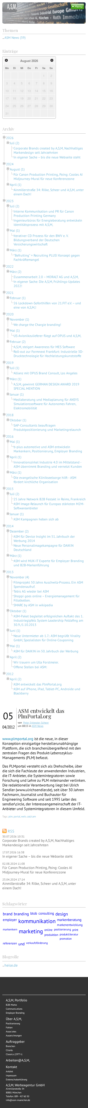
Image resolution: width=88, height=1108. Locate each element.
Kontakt (11, 1067)
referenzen (10, 943)
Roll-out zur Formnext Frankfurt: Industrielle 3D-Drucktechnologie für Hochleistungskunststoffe (48, 353)
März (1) (15, 250)
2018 (10, 415)
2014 (10, 526)
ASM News (37, 726)
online (48, 930)
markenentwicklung (70, 925)
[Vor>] (51, 60)
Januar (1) (17, 394)
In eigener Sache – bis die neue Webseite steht (47, 157)
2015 (10, 489)
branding (21, 913)
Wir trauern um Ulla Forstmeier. (36, 662)
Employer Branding (15, 1012)
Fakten (9, 1027)
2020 (10, 314)
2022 (10, 266)
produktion (51, 935)
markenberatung (69, 919)
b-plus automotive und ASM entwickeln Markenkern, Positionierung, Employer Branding (48, 449)
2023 (10, 201)
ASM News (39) (15, 37)
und (21, 944)
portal (17, 816)
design (61, 914)
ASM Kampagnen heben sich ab (36, 519)
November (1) (19, 319)
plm (10, 816)
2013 (10, 572)
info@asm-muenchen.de (18, 1100)
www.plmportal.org (17, 738)
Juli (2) (14, 143)
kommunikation (37, 921)
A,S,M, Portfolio (16, 1000)
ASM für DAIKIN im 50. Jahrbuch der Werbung (46, 651)
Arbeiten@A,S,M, (18, 1060)
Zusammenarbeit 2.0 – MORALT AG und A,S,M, (46, 277)
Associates (11, 1031)
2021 (10, 293)
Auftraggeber (15, 1041)
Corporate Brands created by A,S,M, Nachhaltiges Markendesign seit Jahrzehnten (48, 150)
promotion (66, 938)
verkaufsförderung (37, 943)
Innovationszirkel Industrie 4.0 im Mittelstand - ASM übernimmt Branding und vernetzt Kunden (48, 464)
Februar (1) (18, 298)
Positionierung (13, 1023)
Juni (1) (15, 630)
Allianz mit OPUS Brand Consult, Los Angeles (45, 373)
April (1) (15, 185)
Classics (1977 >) (14, 1054)
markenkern (10, 929)
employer (10, 919)
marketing (31, 931)
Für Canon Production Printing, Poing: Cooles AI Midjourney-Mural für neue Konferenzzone (48, 176)
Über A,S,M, (14, 1019)
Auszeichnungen (14, 1035)
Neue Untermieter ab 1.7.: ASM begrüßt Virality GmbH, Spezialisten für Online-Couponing (47, 638)
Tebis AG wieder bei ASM (31, 591)
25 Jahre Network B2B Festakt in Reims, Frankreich (50, 499)
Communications (14, 1008)
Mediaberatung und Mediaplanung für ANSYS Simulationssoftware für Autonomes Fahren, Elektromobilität (46, 403)
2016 (10, 436)
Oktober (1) (18, 420)
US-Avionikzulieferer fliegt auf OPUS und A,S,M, (47, 336)
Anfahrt (9, 1071)
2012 (10, 674)
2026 (10, 138)
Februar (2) (18, 342)
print (75, 930)
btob (33, 913)
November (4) (19, 577)
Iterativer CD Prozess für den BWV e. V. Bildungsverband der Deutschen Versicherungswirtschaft (41, 240)
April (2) (15, 657)
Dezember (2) (19, 531)
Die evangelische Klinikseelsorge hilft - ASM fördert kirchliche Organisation (45, 479)
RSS (11, 831)
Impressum (11, 1075)
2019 (10, 363)
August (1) (17, 169)
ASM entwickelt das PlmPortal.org (38, 684)
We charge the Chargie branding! (37, 325)
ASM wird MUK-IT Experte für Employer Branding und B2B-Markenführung (49, 563)
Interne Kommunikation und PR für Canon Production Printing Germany (44, 213)
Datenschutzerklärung (16, 1079)
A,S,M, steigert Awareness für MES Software (44, 347)
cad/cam (31, 816)
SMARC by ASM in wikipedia (33, 605)
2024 (10, 164)
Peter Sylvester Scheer (36, 722)
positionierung (62, 929)
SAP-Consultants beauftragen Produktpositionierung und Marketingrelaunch (47, 427)
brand (7, 913)
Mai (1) (15, 230)
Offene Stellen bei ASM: (30, 667)
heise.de (11, 965)
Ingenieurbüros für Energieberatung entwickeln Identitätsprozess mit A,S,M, (48, 222)
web (23, 816)
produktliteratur (69, 934)
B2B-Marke (11, 1004)
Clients (9, 1050)
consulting (46, 913)
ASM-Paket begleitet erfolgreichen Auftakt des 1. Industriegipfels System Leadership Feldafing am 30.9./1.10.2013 (48, 620)
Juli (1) (14, 368)
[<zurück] (6, 60)
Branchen (10, 1046)
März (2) (15, 272)
